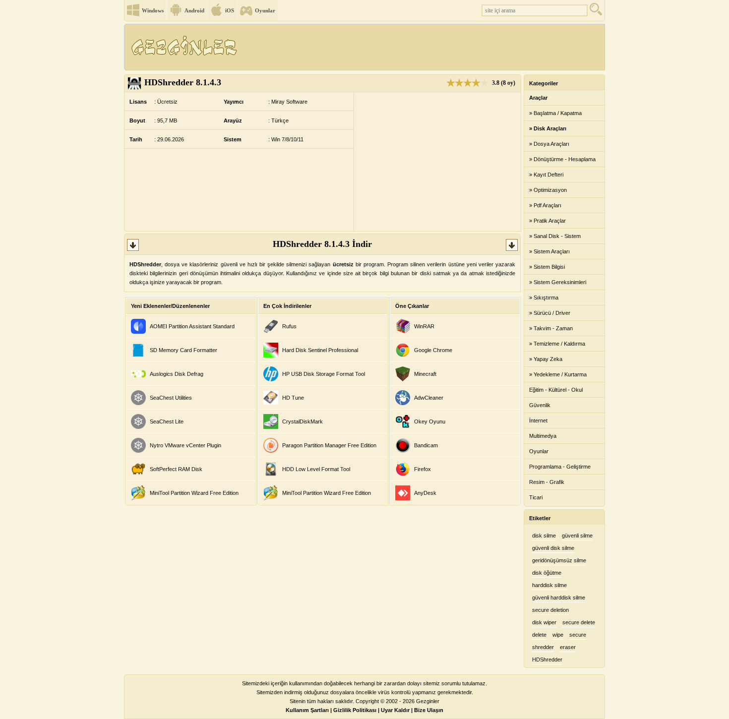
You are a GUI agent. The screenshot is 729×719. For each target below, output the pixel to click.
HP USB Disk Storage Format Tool (323, 374)
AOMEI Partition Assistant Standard (192, 326)
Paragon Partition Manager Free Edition (329, 445)
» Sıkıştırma (543, 297)
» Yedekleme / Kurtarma (558, 374)
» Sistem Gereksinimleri (557, 282)
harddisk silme (549, 585)
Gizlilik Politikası (354, 710)
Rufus (289, 326)
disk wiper (544, 622)
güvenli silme (577, 536)
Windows (153, 10)
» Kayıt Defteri (546, 175)
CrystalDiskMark (302, 421)
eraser (568, 647)
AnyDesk (425, 493)
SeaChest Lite (166, 421)
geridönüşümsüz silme (559, 560)
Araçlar (538, 98)
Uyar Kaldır (395, 710)
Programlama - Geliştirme (560, 467)
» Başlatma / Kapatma (555, 113)
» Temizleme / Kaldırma (557, 344)
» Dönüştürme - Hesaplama (562, 159)
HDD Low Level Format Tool (316, 469)
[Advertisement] (423, 47)
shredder (543, 647)
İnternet (538, 420)
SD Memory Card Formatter (183, 350)
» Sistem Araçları (549, 251)
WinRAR (424, 326)
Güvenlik (539, 405)
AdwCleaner (428, 398)
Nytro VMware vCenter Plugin (185, 445)
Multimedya (542, 436)
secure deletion (550, 610)
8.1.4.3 (182, 82)
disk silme (544, 536)
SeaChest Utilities (171, 398)
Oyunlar (265, 10)
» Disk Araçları (547, 128)
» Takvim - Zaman (551, 328)
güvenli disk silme (553, 548)
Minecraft (425, 374)
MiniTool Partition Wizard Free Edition (194, 493)
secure (577, 635)
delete (539, 635)
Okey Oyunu (429, 421)
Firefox (422, 469)
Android (194, 10)
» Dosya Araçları (549, 144)
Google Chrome (433, 350)
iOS (229, 10)
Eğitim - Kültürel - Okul (556, 390)
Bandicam (426, 445)
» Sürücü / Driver (549, 313)
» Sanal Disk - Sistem (555, 236)
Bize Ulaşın (428, 710)
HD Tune (293, 398)
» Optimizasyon (548, 190)
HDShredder (547, 659)
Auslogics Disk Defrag (176, 374)
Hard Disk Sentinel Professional (320, 350)
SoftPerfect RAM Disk (176, 469)
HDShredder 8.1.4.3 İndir (322, 244)
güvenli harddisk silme (558, 597)
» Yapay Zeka (545, 359)
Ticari (536, 497)
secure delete (578, 622)
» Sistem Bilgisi (547, 267)
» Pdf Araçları (545, 205)
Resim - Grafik (546, 482)
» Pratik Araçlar (547, 221)
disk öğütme (546, 573)
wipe (557, 635)
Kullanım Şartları (307, 710)
